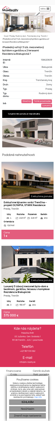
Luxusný (46, 105)
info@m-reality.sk (27, 362)
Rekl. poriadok (41, 374)
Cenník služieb (41, 371)
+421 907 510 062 (27, 351)
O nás (13, 374)
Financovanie (13, 371)
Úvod (6, 36)
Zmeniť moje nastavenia (27, 416)
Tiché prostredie (42, 101)
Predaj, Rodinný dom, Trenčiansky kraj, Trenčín (28, 36)
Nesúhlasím (27, 409)
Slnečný (27, 101)
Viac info (38, 397)
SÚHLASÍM (27, 402)
